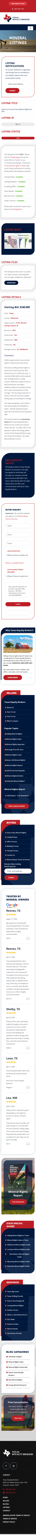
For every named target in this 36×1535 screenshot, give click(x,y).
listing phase (17, 209)
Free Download (18, 1202)
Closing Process (12, 851)
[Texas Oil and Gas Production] (18, 241)
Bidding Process (13, 846)
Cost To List (11, 716)
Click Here (18, 1418)
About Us (10, 707)
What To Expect (12, 721)
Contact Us (11, 855)
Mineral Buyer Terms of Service (18, 860)
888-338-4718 (10, 1493)
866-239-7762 (19, 9)
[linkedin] (13, 1466)
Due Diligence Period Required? (15, 571)
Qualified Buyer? (13, 551)
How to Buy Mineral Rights (16, 833)
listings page (15, 157)
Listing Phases (12, 837)
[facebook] (6, 1466)
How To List (11, 712)
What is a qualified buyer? (14, 563)
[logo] (18, 13)
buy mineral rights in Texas (16, 166)
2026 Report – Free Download (17, 796)
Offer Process (12, 842)
